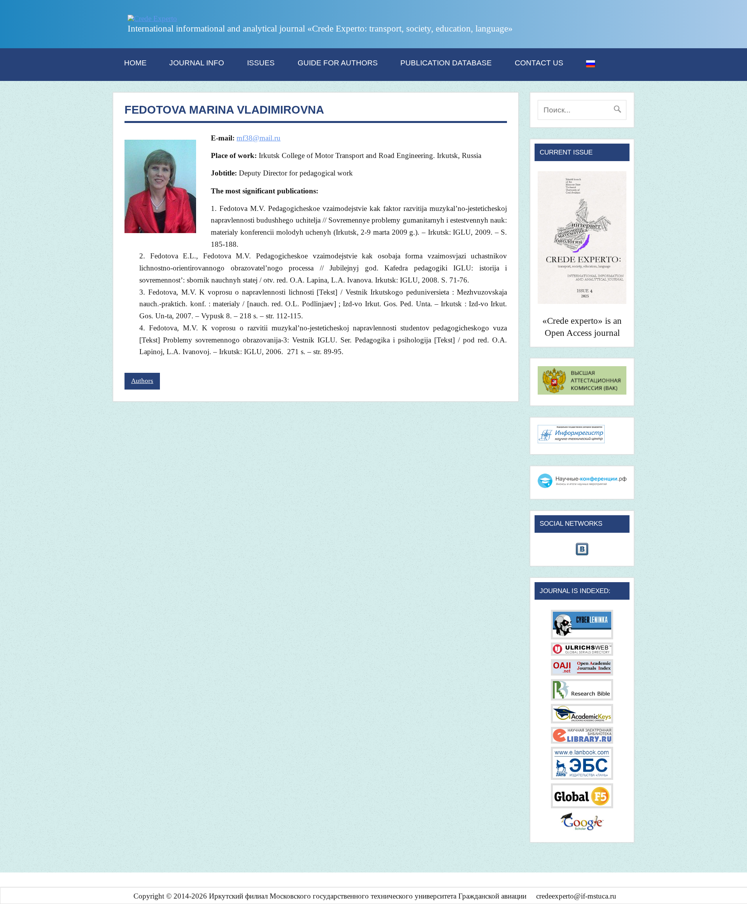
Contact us (539, 63)
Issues (261, 63)
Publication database (446, 63)
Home (135, 63)
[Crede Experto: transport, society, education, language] (152, 18)
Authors (142, 380)
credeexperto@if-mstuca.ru (576, 896)
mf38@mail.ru (259, 138)
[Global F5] (582, 806)
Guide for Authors (338, 63)
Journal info (196, 63)
